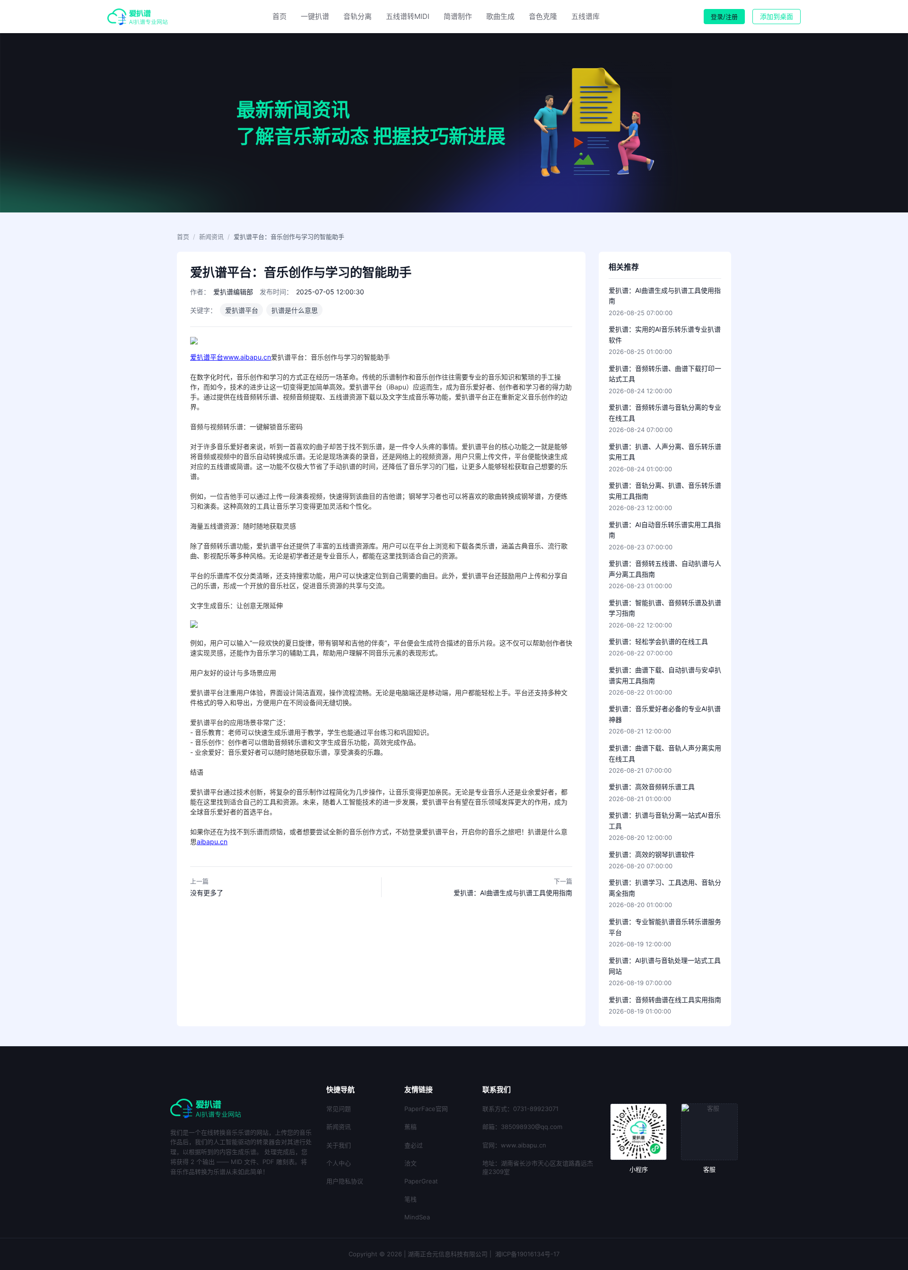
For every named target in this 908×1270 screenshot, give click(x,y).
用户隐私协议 (344, 1181)
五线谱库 (585, 16)
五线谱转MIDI (407, 16)
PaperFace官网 (426, 1108)
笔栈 (410, 1199)
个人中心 (338, 1163)
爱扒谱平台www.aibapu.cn (230, 357)
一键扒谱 (315, 16)
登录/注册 (724, 16)
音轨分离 (357, 16)
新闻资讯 (211, 236)
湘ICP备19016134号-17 (527, 1254)
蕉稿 (410, 1126)
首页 (279, 16)
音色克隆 (543, 16)
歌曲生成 (500, 16)
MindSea (417, 1217)
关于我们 (338, 1145)
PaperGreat (421, 1181)
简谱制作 (458, 16)
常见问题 (338, 1108)
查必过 (413, 1145)
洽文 (410, 1163)
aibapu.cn (212, 842)
